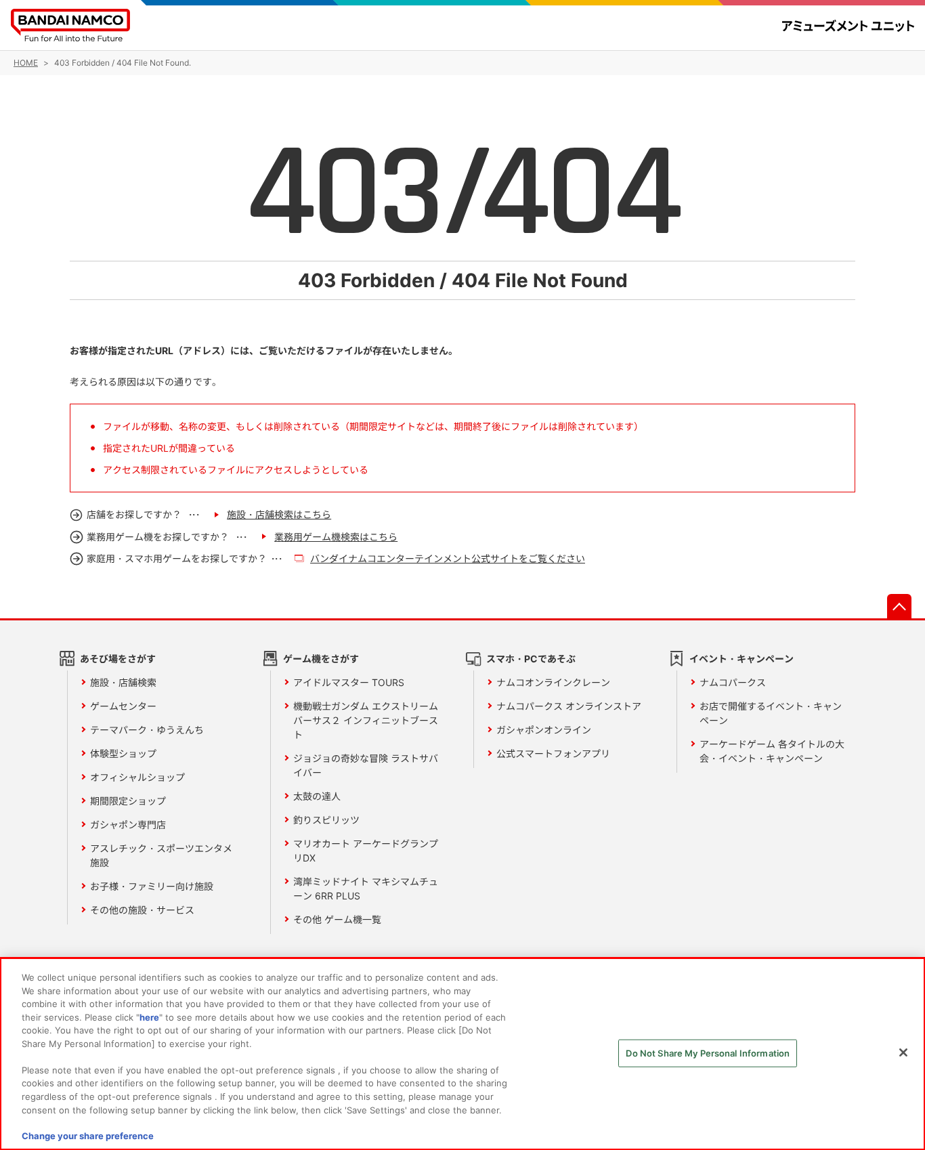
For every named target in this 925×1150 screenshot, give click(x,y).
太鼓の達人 (317, 796)
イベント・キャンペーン (741, 658)
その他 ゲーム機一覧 (337, 919)
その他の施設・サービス (142, 910)
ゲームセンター (123, 706)
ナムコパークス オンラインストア (568, 706)
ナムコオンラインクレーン (553, 682)
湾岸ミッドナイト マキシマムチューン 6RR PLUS (365, 888)
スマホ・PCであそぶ (531, 658)
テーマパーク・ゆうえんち (147, 730)
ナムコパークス (733, 682)
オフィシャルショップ (137, 777)
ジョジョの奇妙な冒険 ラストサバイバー (365, 765)
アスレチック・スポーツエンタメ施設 (161, 855)
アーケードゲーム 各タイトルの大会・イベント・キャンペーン (772, 751)
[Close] (903, 1052)
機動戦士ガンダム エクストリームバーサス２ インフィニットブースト (365, 720)
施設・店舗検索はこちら (279, 514)
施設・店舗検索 (123, 682)
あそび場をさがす (118, 658)
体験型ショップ (123, 753)
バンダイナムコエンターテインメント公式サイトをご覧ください (447, 558)
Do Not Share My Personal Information (708, 1053)
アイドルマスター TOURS (348, 682)
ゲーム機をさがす (321, 658)
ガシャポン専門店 (128, 824)
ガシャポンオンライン (543, 730)
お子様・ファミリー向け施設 (151, 886)
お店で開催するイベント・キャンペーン (771, 713)
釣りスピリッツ (326, 820)
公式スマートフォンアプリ (553, 753)
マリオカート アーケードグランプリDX (365, 851)
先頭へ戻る (899, 606)
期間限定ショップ (128, 801)
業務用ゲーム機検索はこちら (335, 536)
